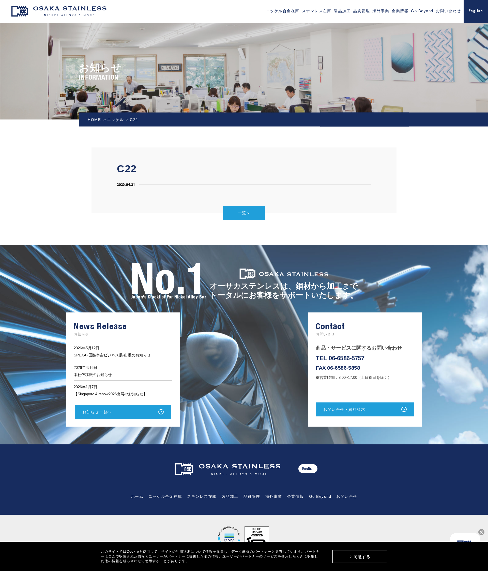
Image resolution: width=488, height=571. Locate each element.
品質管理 (361, 11)
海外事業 (380, 11)
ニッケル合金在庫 (282, 11)
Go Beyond (422, 11)
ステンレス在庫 (316, 11)
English (308, 468)
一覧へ (244, 213)
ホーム (137, 496)
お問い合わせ (448, 11)
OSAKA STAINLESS (59, 11)
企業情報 (400, 11)
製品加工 (342, 11)
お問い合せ (346, 496)
